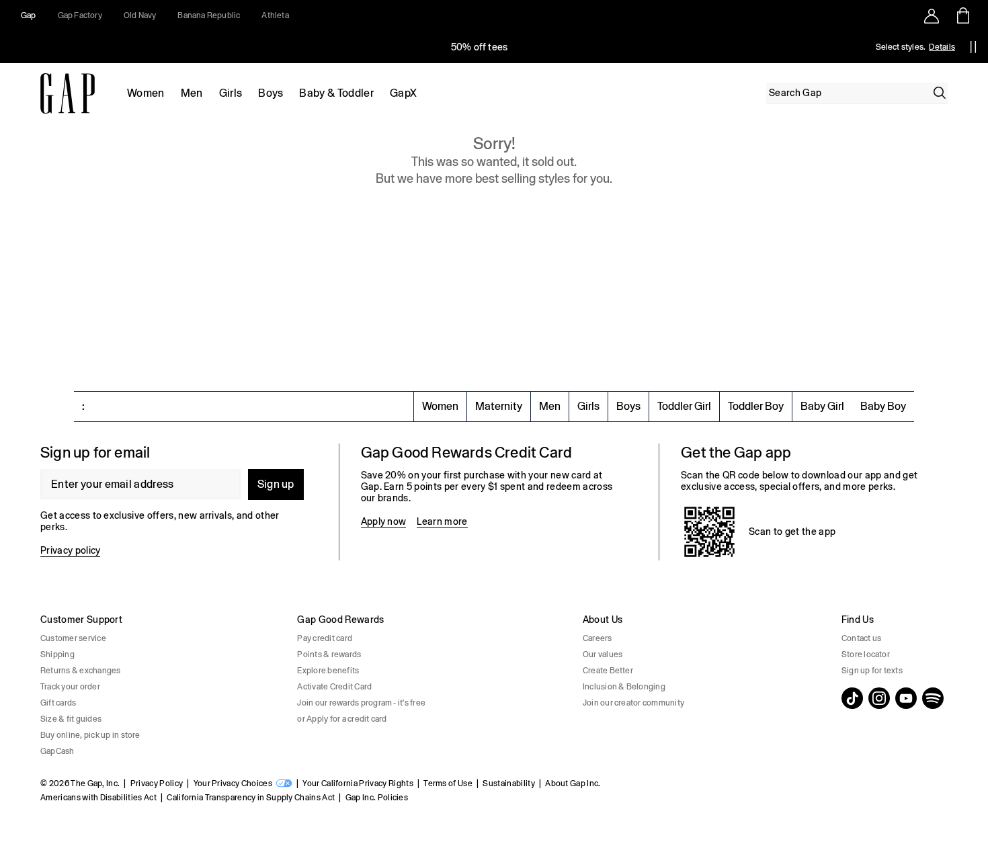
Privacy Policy (156, 783)
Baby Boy (883, 406)
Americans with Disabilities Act (98, 797)
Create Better (608, 670)
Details (942, 47)
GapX (403, 93)
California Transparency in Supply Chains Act (251, 797)
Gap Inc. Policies (376, 797)
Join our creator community (633, 703)
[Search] (940, 93)
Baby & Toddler (336, 93)
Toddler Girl (684, 406)
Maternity (498, 406)
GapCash (57, 751)
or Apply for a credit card (341, 719)
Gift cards (58, 703)
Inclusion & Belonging (624, 686)
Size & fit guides (70, 719)
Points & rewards (329, 654)
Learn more (442, 521)
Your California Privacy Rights (357, 783)
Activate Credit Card (334, 686)
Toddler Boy (756, 406)
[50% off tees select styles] (479, 47)
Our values (602, 654)
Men (192, 93)
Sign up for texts (872, 670)
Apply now (384, 521)
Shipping (57, 654)
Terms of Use (447, 783)
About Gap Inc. (572, 783)
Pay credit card (324, 638)
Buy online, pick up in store (90, 735)
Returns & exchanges (80, 670)
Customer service (73, 638)
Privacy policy (70, 550)
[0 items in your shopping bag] (962, 15)
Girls (231, 93)
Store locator (865, 654)
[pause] (973, 47)
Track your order (70, 686)
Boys (270, 93)
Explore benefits (328, 670)
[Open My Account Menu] (931, 15)
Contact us (861, 638)
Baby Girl (822, 406)
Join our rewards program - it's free (361, 703)
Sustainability (508, 783)
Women (146, 93)
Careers (597, 638)
